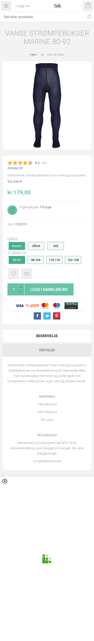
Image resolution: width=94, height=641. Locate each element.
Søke (89, 17)
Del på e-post (26, 273)
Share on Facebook (37, 316)
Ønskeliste (13, 273)
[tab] (47, 335)
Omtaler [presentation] (47, 350)
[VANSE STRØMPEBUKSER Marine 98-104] (47, 105)
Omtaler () (15, 168)
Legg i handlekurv (49, 289)
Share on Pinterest (56, 316)
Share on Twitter (47, 316)
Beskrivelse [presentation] (47, 336)
